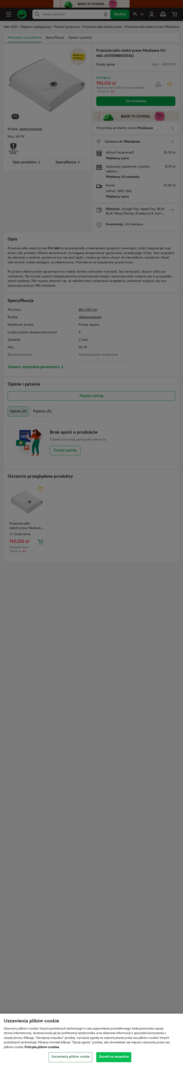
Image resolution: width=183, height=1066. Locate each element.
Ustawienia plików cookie (70, 1057)
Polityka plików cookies (42, 1047)
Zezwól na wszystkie (113, 1057)
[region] (91, 1040)
